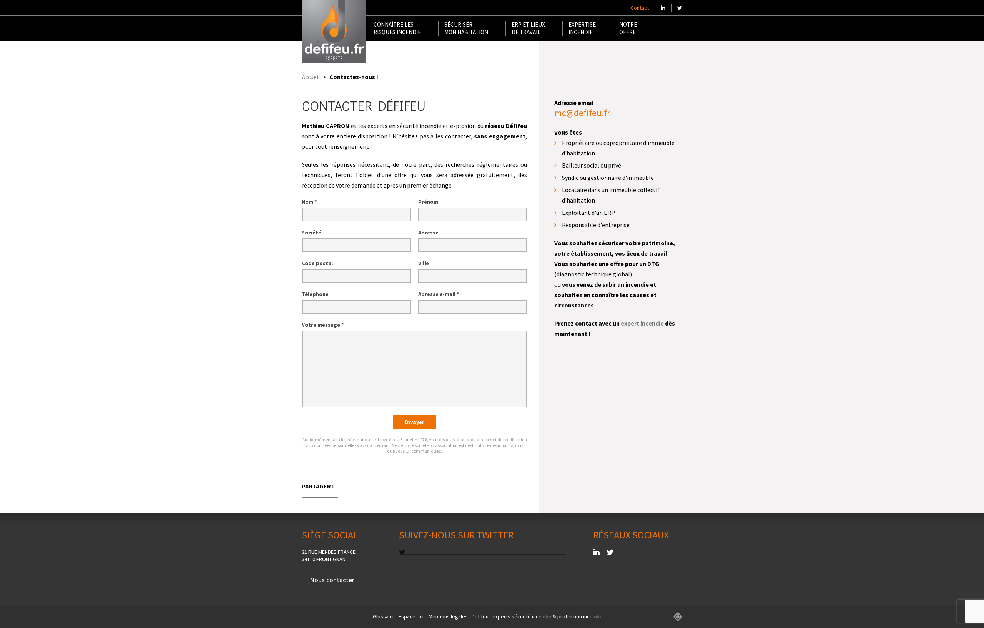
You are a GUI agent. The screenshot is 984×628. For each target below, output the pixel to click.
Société (311, 232)
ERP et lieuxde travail (528, 28)
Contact (640, 7)
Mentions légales (448, 616)
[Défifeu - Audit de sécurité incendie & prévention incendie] (334, 31)
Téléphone (315, 294)
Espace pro (412, 616)
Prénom (428, 201)
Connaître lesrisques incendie (397, 28)
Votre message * (323, 324)
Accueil (311, 77)
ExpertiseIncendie (582, 28)
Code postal (317, 263)
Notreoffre (628, 28)
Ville (423, 263)
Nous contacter (332, 579)
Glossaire (384, 616)
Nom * (309, 201)
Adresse (428, 232)
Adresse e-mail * (438, 294)
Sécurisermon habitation (466, 28)
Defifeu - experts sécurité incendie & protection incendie (537, 616)
